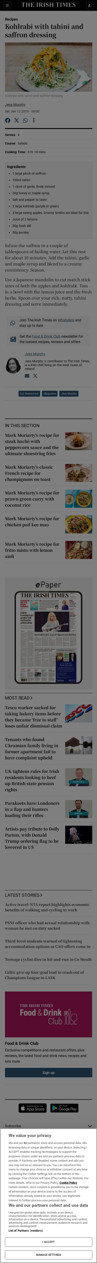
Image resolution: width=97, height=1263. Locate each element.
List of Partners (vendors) (26, 1230)
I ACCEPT (48, 1242)
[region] (48, 1195)
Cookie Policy (68, 1182)
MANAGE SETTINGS (48, 1254)
